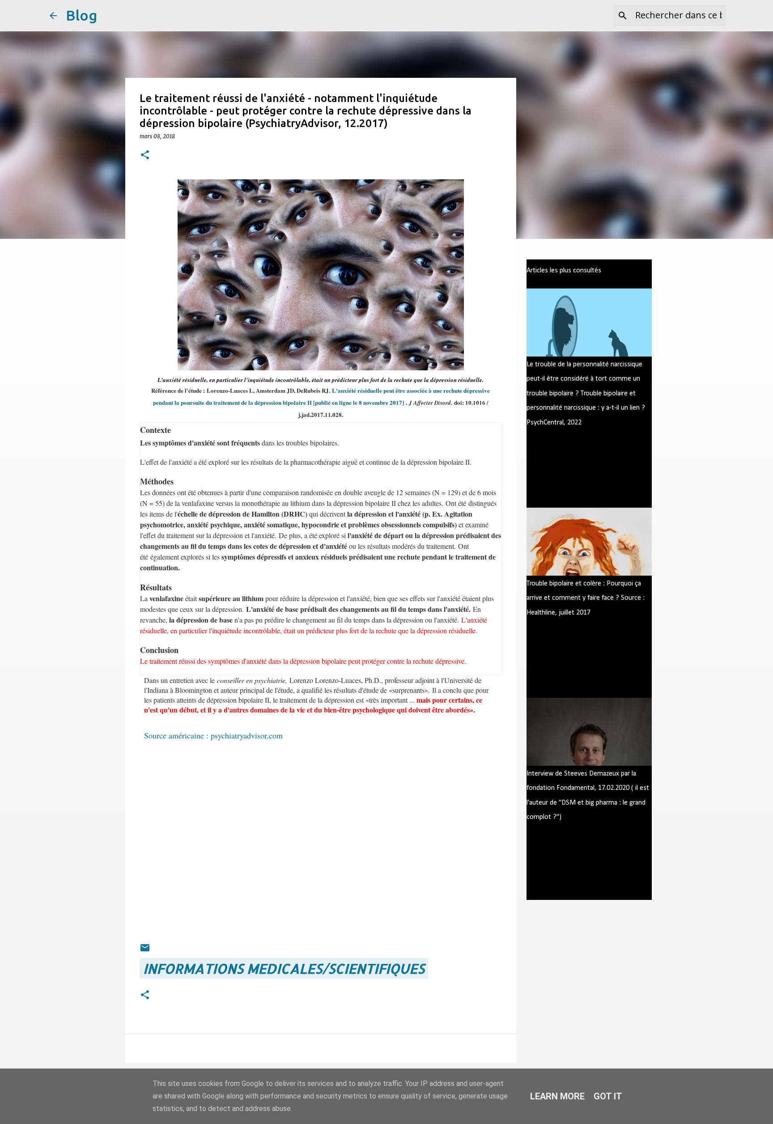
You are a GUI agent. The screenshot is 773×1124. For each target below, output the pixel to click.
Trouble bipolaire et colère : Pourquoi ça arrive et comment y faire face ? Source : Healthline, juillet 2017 (586, 598)
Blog (81, 15)
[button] (145, 155)
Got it (608, 1096)
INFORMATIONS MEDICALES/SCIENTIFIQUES (284, 968)
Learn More (557, 1096)
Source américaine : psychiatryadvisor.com (213, 735)
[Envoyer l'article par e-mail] (145, 947)
